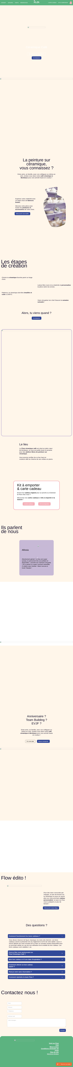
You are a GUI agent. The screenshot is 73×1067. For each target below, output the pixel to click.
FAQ (57, 1045)
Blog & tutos (54, 1047)
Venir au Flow (54, 1043)
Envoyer (62, 1030)
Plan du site (54, 1052)
